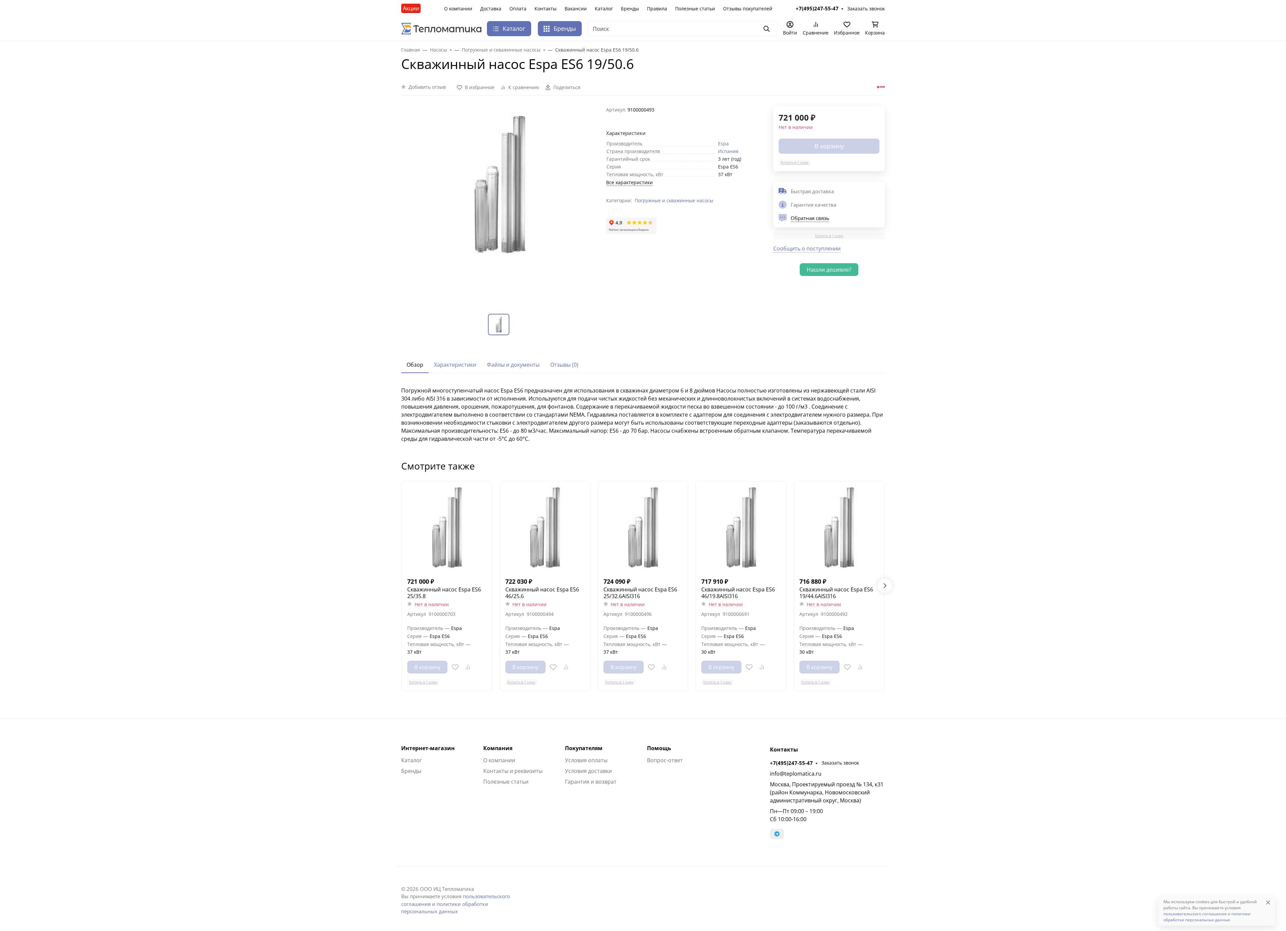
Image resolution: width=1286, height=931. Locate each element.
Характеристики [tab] (455, 364)
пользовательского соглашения (1195, 914)
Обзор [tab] (415, 364)
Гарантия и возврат (591, 781)
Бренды (630, 8)
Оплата (517, 8)
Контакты (545, 8)
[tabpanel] (643, 414)
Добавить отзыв (427, 87)
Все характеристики (629, 182)
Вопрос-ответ (665, 760)
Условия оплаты (586, 760)
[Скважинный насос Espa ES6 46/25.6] (545, 527)
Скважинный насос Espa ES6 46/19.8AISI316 (738, 592)
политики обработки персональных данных (1207, 917)
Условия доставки (588, 771)
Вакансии (576, 8)
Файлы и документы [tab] (513, 364)
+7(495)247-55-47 (791, 763)
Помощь (659, 748)
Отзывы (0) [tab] (564, 364)
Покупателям (583, 748)
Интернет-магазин (428, 748)
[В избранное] (455, 667)
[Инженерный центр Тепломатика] (441, 28)
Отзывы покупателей (747, 8)
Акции (411, 8)
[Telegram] (777, 834)
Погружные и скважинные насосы (674, 200)
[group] (499, 204)
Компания (497, 748)
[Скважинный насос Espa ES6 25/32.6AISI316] (643, 527)
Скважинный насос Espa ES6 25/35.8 (444, 592)
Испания (728, 151)
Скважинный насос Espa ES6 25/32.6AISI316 (640, 592)
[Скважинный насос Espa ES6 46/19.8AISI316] (741, 527)
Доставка (490, 8)
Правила (657, 8)
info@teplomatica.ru (795, 773)
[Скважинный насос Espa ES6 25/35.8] (447, 527)
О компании (458, 8)
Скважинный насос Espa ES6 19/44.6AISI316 (836, 592)
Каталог (604, 8)
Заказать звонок (840, 763)
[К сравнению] (468, 667)
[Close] (1268, 902)
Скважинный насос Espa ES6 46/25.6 (542, 592)
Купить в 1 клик (795, 162)
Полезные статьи (695, 8)
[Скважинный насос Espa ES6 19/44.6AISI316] (839, 527)
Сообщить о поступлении (807, 248)
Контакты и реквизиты (513, 771)
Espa (723, 143)
